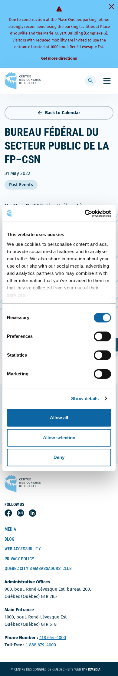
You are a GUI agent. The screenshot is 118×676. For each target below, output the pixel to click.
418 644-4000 (52, 637)
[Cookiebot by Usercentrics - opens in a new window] (85, 213)
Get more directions (59, 58)
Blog (9, 539)
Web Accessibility (23, 548)
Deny (59, 457)
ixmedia (98, 669)
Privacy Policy (19, 558)
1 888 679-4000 (41, 645)
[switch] (102, 336)
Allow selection (59, 437)
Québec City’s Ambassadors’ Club (38, 568)
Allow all (59, 417)
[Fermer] (111, 6)
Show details (85, 398)
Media (10, 529)
